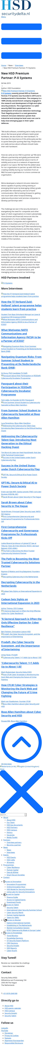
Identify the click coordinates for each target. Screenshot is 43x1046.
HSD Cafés (11, 860)
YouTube (4, 1030)
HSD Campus (12, 830)
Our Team (11, 822)
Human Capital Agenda (16, 915)
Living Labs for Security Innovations (21, 892)
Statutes (8, 1038)
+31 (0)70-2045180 (10, 993)
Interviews (11, 852)
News (5, 847)
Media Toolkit (12, 837)
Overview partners (14, 842)
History (9, 832)
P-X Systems (6, 93)
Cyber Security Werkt (15, 912)
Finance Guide (12, 897)
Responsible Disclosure (14, 1043)
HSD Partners (12, 827)
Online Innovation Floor (16, 887)
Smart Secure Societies (16, 875)
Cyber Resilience (13, 867)
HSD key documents (15, 825)
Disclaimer (9, 1033)
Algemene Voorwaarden (14, 1040)
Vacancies (11, 835)
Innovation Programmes (16, 884)
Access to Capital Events (16, 900)
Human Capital (12, 870)
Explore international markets (18, 923)
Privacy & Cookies (12, 1035)
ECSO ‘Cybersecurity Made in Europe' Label (23, 930)
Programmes (8, 865)
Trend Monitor (12, 936)
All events (10, 862)
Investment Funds (14, 902)
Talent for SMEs (13, 917)
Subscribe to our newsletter (14, 966)
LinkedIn (4, 1028)
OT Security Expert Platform (18, 940)
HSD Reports (12, 948)
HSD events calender (13, 1008)
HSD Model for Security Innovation (20, 889)
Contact (6, 877)
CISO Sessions (12, 943)
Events (6, 855)
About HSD (11, 820)
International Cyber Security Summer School (24, 910)
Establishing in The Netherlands (19, 925)
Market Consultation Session (18, 928)
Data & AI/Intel (12, 872)
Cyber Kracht (12, 950)
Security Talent (12, 907)
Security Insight (13, 945)
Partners (6, 840)
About (5, 817)
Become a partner (14, 845)
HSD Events (11, 857)
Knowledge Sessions (15, 938)
